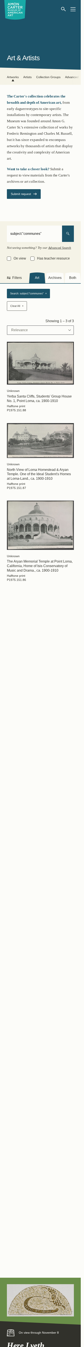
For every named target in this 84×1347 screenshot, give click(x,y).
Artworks (13, 77)
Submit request (21, 194)
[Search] (68, 234)
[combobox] (34, 234)
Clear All (16, 306)
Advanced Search (59, 247)
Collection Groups (48, 77)
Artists (27, 77)
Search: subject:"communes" (28, 293)
